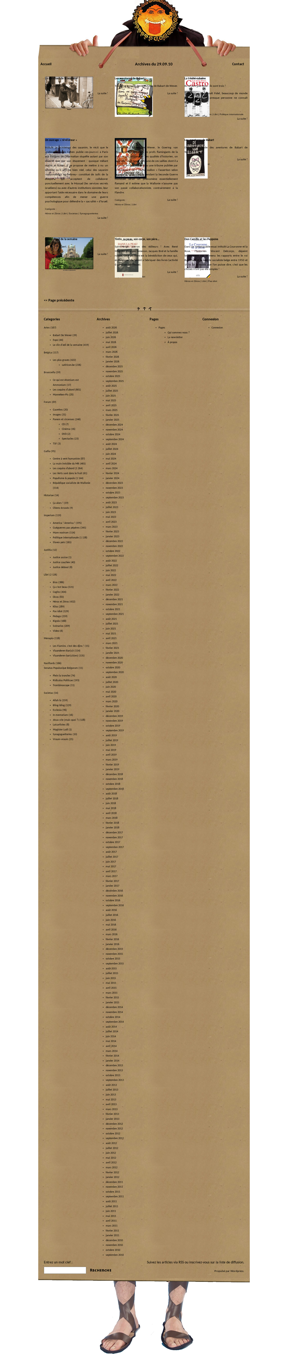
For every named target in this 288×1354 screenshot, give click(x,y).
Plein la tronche (61, 675)
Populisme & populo (64, 478)
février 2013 (112, 1114)
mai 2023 (111, 517)
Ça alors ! (58, 503)
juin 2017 (111, 862)
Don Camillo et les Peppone (201, 239)
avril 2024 (111, 463)
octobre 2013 (113, 1075)
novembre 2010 (114, 1245)
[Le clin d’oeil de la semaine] (69, 109)
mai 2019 (111, 750)
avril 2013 (111, 1104)
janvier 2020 (112, 711)
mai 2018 (111, 808)
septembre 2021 (115, 614)
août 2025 (111, 386)
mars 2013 (111, 1109)
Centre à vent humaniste (66, 458)
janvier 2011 (112, 1235)
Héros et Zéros (52, 213)
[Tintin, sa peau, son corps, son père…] (128, 276)
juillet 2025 (112, 391)
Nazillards (49, 663)
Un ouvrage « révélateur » (61, 140)
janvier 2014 (112, 1061)
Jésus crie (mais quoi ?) (66, 720)
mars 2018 (111, 818)
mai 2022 (111, 575)
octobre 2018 (113, 784)
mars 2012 (111, 1167)
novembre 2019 (114, 721)
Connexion (217, 327)
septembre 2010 (115, 1255)
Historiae (49, 495)
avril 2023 (111, 522)
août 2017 (111, 852)
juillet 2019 (112, 740)
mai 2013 (111, 1099)
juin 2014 (111, 1036)
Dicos (56, 597)
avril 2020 (111, 696)
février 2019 (112, 764)
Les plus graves (61, 360)
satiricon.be (68, 365)
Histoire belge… (124, 140)
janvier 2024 (112, 478)
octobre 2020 (113, 667)
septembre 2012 (115, 1138)
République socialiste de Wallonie (71, 483)
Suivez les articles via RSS (165, 1262)
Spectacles (68, 438)
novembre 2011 (114, 1187)
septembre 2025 (115, 381)
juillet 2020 (112, 682)
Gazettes (58, 409)
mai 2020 (111, 692)
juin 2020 (111, 687)
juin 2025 (111, 396)
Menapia (49, 638)
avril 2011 (111, 1221)
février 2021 (112, 648)
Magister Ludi (60, 729)
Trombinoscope (61, 685)
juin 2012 (111, 1153)
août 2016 (111, 910)
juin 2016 (111, 920)
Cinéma (66, 429)
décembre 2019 (114, 716)
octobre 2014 (113, 1017)
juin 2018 (111, 803)
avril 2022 (111, 580)
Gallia (47, 451)
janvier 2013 (112, 1119)
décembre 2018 (114, 774)
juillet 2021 (112, 623)
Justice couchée (61, 562)
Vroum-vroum (60, 739)
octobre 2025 (113, 376)
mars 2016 (111, 934)
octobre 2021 (113, 609)
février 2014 (112, 1056)
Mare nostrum (61, 532)
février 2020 (112, 706)
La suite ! (103, 93)
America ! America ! (64, 523)
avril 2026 (111, 347)
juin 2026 (111, 337)
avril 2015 (111, 988)
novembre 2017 (114, 837)
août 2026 (111, 327)
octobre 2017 (113, 842)
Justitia (48, 550)
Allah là (57, 700)
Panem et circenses (63, 419)
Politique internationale (231, 114)
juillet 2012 (112, 1148)
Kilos (55, 606)
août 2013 (111, 1085)
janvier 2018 (112, 827)
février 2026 (112, 357)
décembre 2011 (114, 1182)
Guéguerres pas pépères (66, 527)
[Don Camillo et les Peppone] (197, 276)
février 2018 (112, 823)
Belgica (48, 352)
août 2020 (111, 677)
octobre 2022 (113, 551)
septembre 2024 (115, 439)
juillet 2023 (112, 507)
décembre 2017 (114, 832)
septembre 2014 (115, 1022)
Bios (55, 582)
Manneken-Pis (60, 394)
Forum (47, 402)
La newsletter (175, 337)
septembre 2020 (115, 672)
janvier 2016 (112, 944)
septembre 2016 (115, 905)
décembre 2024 (114, 425)
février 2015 (112, 997)
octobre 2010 (113, 1250)
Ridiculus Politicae (63, 680)
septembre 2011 (115, 1196)
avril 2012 (111, 1162)
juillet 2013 (112, 1090)
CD (63, 424)
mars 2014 (111, 1051)
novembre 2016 (114, 895)
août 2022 (111, 561)
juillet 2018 (112, 798)
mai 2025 (111, 400)
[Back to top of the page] (144, 310)
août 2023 (111, 502)
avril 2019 (111, 755)
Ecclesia (57, 710)
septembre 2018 (115, 789)
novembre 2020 (114, 662)
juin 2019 (111, 745)
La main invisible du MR (66, 463)
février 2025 (112, 415)
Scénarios (58, 626)
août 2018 (111, 793)
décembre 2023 (114, 483)
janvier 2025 (112, 420)
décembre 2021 (114, 599)
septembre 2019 (115, 730)
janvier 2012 (112, 1177)
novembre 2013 (114, 1070)
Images (57, 414)
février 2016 (112, 939)
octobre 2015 (113, 958)
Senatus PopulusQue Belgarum (61, 668)
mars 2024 (111, 468)
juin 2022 (111, 570)
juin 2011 (111, 1211)
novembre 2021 (114, 604)
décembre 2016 (114, 891)
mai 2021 (111, 633)
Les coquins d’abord (63, 468)
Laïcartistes (59, 724)
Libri (215, 114)
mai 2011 (111, 1216)
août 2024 (111, 444)
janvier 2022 (112, 594)
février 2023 (112, 531)
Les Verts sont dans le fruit (67, 473)
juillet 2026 (112, 332)
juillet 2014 (112, 1031)
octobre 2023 (113, 492)
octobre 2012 (113, 1133)
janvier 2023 (112, 536)
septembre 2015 (115, 963)
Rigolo (56, 621)
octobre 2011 (113, 1192)
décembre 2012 (114, 1124)
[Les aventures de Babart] (134, 116)
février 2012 (112, 1172)
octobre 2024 (113, 434)
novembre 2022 (114, 546)
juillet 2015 (112, 973)
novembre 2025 (114, 371)
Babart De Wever (62, 335)
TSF (55, 443)
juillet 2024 (112, 449)
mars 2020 (111, 701)
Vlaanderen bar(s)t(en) (65, 655)
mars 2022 (111, 585)
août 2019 (111, 735)
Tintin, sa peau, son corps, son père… (137, 239)
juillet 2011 (112, 1206)
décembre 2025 (114, 366)
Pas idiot (212, 281)
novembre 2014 (114, 1012)
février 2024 (112, 473)
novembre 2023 (114, 488)
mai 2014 (111, 1041)
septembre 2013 (115, 1080)
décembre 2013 (114, 1065)
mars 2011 (111, 1226)
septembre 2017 (115, 847)
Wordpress (236, 1271)
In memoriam (60, 715)
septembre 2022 (115, 556)
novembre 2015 (114, 954)
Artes (47, 327)
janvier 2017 (112, 886)
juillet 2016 (112, 915)
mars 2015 (111, 993)
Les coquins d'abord (63, 389)
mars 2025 (111, 410)
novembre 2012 (114, 1128)
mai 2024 (111, 458)
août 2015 (111, 968)
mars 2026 (111, 352)
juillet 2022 (112, 565)
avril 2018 (111, 813)
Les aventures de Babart (129, 78)
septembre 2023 (115, 497)
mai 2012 (111, 1158)
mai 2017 (111, 866)
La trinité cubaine (195, 78)
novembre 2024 (114, 429)
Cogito (56, 592)
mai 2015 (111, 983)
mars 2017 (111, 876)
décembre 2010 (114, 1240)
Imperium (49, 515)
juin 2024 (111, 454)
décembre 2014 (114, 1007)
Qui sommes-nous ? (179, 332)
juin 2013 (111, 1094)
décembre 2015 (114, 949)
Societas (73, 213)
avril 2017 (111, 871)
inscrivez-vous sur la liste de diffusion (216, 1262)
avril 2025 (111, 405)
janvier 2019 (112, 769)
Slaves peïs (59, 542)
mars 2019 (111, 759)
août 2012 (111, 1143)
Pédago (57, 616)
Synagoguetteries (89, 213)
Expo (55, 340)
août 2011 (111, 1201)
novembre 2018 (114, 779)
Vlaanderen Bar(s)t (63, 650)
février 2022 (112, 590)
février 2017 (112, 881)
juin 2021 (111, 628)
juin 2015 (111, 978)
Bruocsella (49, 372)
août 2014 (111, 1027)
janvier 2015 (112, 1002)
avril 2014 (111, 1046)
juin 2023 (111, 512)
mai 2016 (111, 924)
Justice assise (60, 557)
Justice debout (61, 567)
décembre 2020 (114, 658)
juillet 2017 (112, 857)
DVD (64, 434)
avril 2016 (111, 929)
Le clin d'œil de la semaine (67, 345)
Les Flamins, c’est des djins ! (68, 646)
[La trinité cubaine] (197, 116)
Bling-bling (59, 705)
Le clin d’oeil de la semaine (61, 78)
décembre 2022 (114, 541)
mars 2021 (111, 643)
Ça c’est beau (60, 587)
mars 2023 (111, 527)
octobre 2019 (113, 726)
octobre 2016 (113, 900)
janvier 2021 (112, 653)
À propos (172, 342)
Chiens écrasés (61, 508)
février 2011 (112, 1230)
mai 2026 (111, 342)
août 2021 (111, 619)
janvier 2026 (112, 361)
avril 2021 (111, 638)
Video (56, 631)
